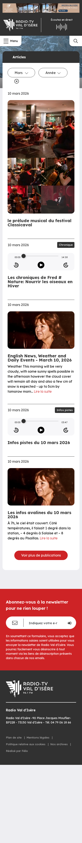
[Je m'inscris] (69, 622)
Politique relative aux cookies (26, 744)
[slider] (23, 256)
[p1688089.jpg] (24, 200)
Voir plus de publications (41, 555)
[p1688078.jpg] (41, 129)
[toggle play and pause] (41, 265)
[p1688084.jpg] (57, 172)
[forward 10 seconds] (65, 265)
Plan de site (14, 737)
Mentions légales (38, 737)
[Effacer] (16, 81)
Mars (19, 73)
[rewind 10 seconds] (16, 265)
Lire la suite (43, 391)
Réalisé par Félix (17, 751)
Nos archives (59, 744)
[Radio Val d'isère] (20, 25)
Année (50, 73)
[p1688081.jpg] (24, 172)
